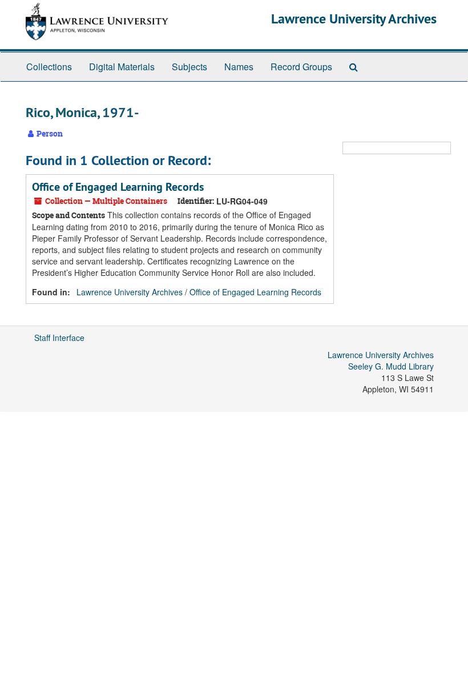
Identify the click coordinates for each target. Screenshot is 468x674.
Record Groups (301, 66)
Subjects (189, 66)
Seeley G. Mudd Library (391, 366)
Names (238, 66)
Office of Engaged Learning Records (118, 186)
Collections (49, 66)
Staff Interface (59, 337)
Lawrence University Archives (354, 18)
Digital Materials (122, 66)
